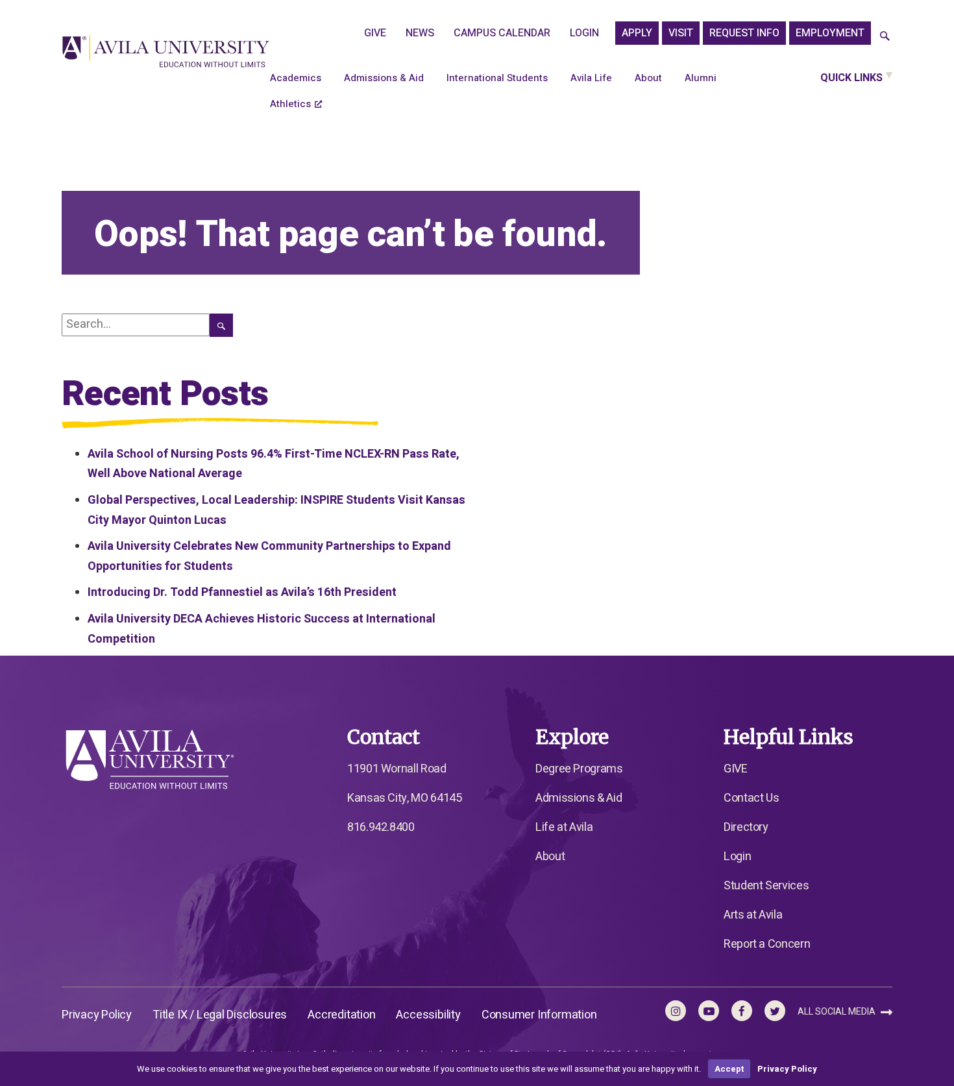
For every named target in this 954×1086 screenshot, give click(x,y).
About (648, 78)
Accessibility (428, 1015)
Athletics (290, 104)
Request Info (744, 33)
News (420, 33)
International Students (497, 78)
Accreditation (341, 1015)
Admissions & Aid (384, 78)
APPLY (637, 33)
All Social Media (837, 1011)
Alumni (700, 78)
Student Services (766, 886)
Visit (680, 33)
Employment (830, 33)
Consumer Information (539, 1015)
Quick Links (851, 78)
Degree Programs (579, 769)
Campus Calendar (502, 33)
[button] (884, 36)
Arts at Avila (753, 915)
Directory (746, 827)
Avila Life (591, 78)
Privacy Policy (97, 1015)
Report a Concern (767, 944)
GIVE (375, 33)
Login (584, 33)
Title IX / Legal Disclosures (220, 1015)
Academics (295, 78)
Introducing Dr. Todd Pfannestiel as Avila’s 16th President (242, 592)
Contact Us (751, 798)
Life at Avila (564, 827)
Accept (729, 1069)
